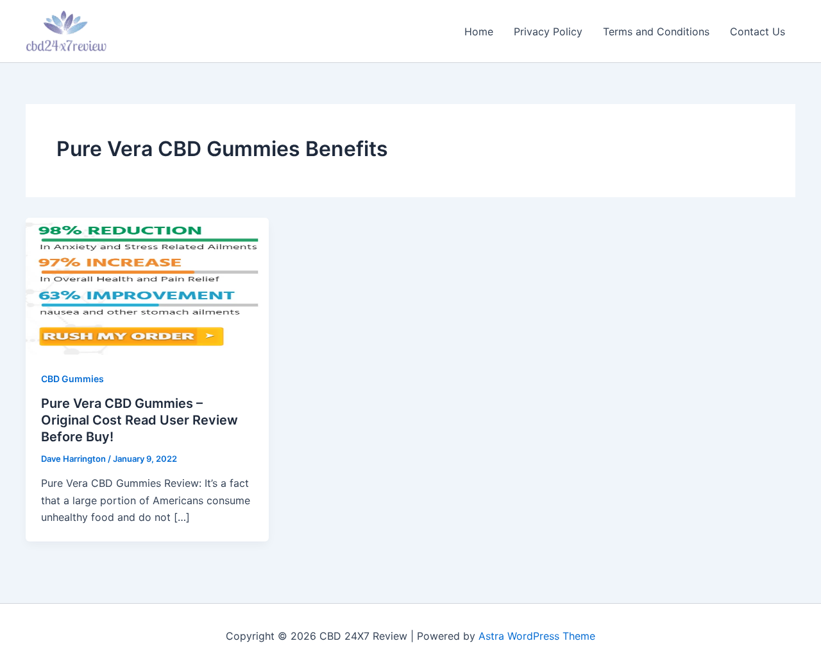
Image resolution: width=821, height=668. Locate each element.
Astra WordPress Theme (536, 635)
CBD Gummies (72, 378)
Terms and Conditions (656, 31)
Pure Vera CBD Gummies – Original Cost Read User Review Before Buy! (139, 420)
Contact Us (757, 31)
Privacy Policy (548, 31)
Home (478, 31)
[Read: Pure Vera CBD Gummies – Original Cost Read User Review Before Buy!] (147, 285)
